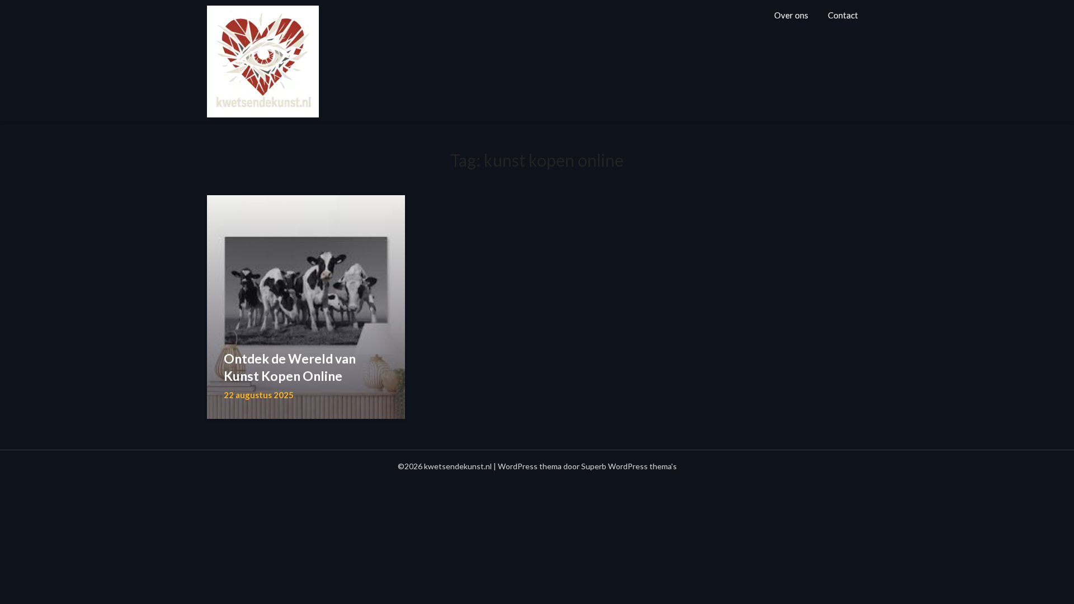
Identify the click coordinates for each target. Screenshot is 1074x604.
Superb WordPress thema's (629, 466)
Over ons (791, 15)
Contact (843, 15)
